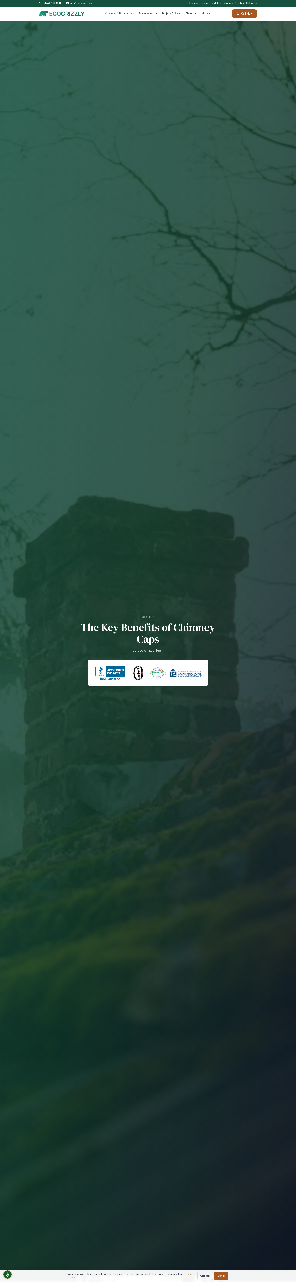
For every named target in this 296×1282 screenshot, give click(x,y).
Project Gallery (171, 13)
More (205, 13)
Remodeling (146, 13)
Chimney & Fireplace (117, 13)
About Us (191, 13)
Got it (221, 1275)
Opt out (205, 1275)
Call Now (247, 13)
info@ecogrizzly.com (82, 3)
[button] (7, 1274)
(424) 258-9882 (52, 3)
